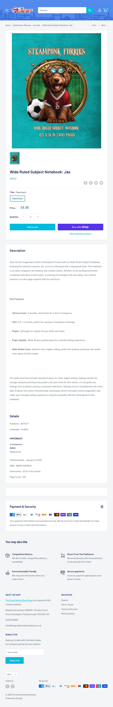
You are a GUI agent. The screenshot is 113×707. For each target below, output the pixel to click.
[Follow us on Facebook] (7, 686)
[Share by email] (101, 183)
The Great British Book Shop (19, 600)
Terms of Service (69, 609)
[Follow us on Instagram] (13, 686)
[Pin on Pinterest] (91, 183)
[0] (105, 10)
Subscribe (15, 660)
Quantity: (14, 216)
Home (8, 25)
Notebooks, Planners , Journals (26, 25)
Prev (94, 25)
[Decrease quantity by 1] (23, 217)
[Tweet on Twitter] (96, 183)
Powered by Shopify (14, 698)
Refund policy (68, 613)
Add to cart (32, 227)
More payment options (80, 233)
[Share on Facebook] (86, 183)
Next (103, 25)
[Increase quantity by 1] (38, 217)
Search (64, 600)
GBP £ (9, 674)
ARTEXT (13, 178)
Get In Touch (67, 604)
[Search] (89, 10)
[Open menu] (7, 10)
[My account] (99, 10)
